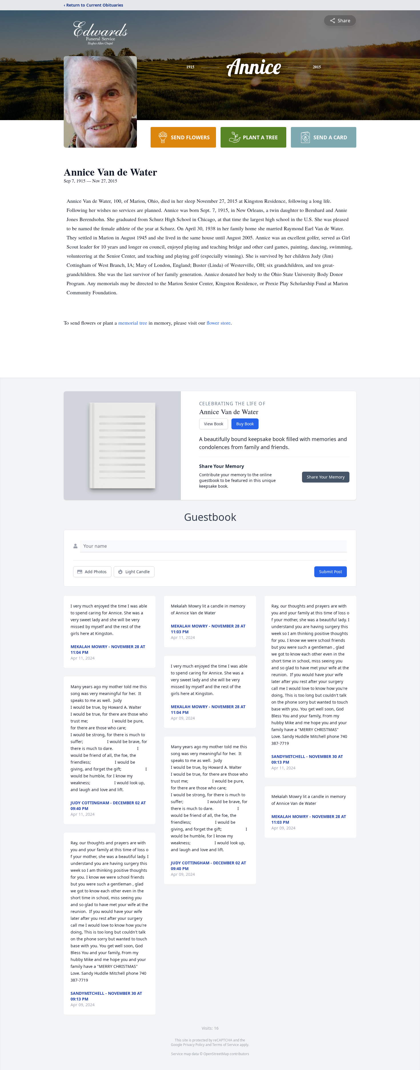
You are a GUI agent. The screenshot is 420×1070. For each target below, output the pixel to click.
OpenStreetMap (216, 1053)
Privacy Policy (194, 1044)
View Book (213, 423)
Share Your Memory (326, 477)
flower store (219, 322)
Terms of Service (225, 1044)
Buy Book (245, 423)
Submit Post (330, 571)
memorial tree (132, 322)
